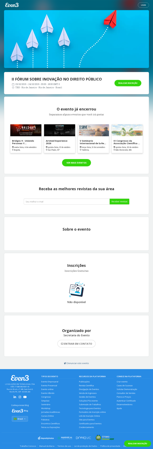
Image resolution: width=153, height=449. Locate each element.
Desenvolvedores (124, 404)
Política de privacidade (110, 446)
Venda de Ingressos (88, 393)
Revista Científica (86, 385)
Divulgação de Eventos (89, 389)
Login (143, 5)
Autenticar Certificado (126, 401)
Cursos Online (47, 416)
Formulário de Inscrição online (92, 412)
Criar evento (122, 381)
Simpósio (45, 401)
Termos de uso (64, 446)
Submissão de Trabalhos (90, 404)
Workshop (45, 408)
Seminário (45, 404)
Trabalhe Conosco (28, 446)
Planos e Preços (124, 397)
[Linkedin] (15, 398)
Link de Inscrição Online (89, 416)
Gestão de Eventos (87, 397)
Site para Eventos (86, 419)
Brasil (20, 418)
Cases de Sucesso (125, 385)
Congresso (46, 397)
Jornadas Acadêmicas (50, 412)
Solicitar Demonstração (127, 389)
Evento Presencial (49, 385)
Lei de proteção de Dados (85, 446)
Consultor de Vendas (126, 393)
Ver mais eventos (76, 162)
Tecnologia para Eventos (90, 408)
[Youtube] (25, 398)
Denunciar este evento (78, 363)
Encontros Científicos (50, 423)
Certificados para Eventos (90, 423)
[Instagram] (20, 398)
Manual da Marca (46, 446)
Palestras (45, 419)
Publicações (84, 381)
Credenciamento (86, 427)
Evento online (47, 389)
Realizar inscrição (127, 83)
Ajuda (119, 408)
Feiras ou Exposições (50, 427)
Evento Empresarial (49, 381)
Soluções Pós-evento (88, 401)
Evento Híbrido (47, 393)
